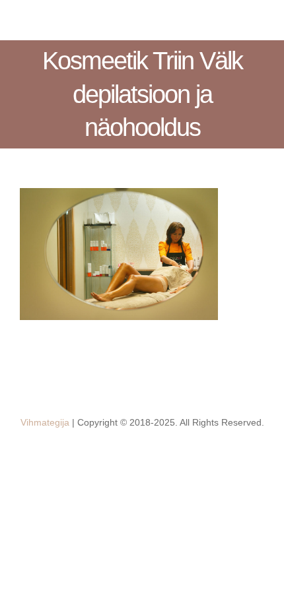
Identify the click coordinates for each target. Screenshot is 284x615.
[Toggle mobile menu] (259, 20)
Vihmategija (44, 422)
